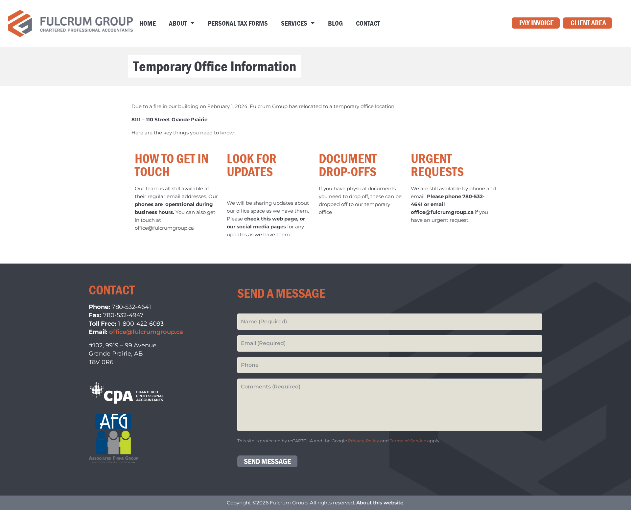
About (178, 23)
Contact (368, 23)
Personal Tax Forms (238, 23)
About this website (379, 502)
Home (147, 23)
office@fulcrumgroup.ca (146, 332)
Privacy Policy (363, 440)
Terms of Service (408, 440)
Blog (335, 23)
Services (294, 23)
